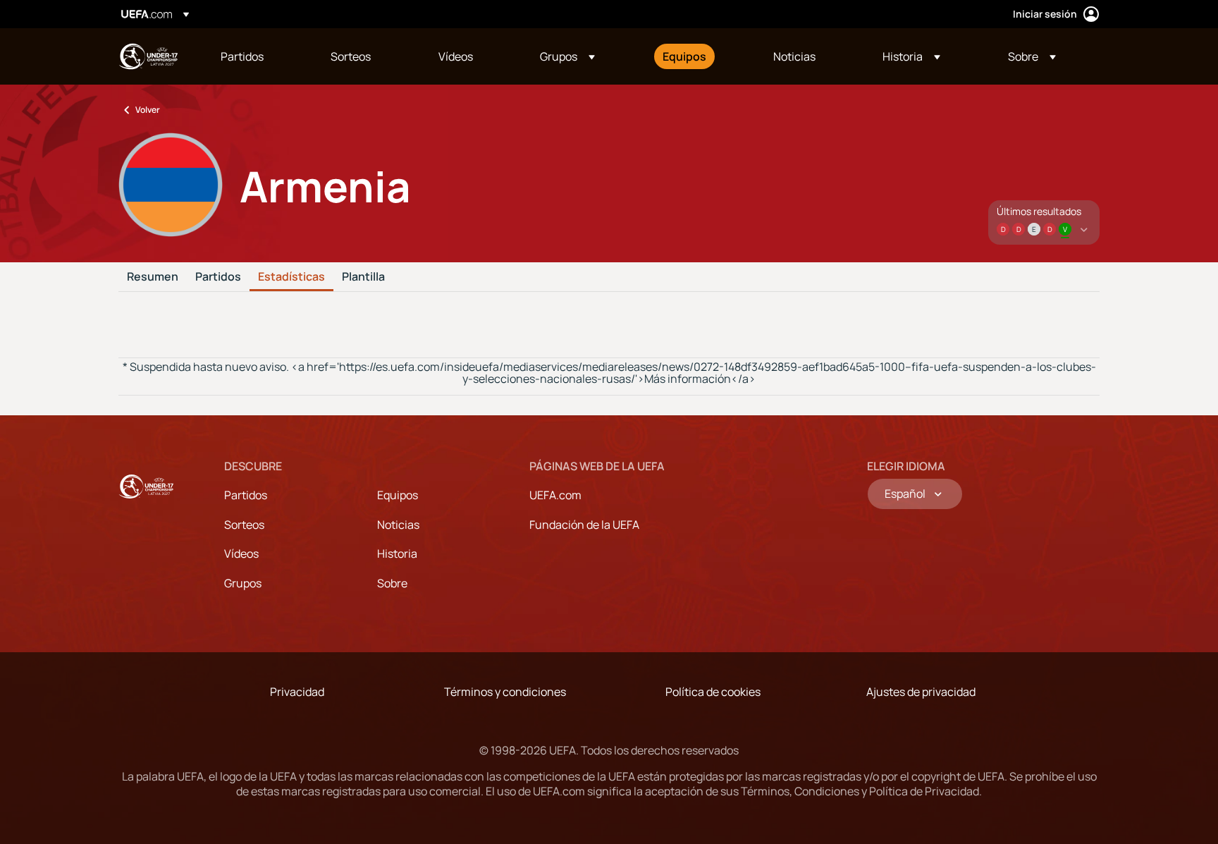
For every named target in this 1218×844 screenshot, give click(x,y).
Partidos (218, 277)
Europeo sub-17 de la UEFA (148, 56)
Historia (397, 553)
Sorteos (244, 524)
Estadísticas (291, 277)
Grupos (243, 583)
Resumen (152, 277)
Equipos (397, 495)
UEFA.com (555, 495)
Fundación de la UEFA (584, 524)
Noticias (398, 524)
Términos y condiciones (505, 691)
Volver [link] (147, 110)
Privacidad (297, 691)
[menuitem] (257, 56)
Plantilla (363, 277)
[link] (242, 56)
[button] (567, 56)
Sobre (392, 583)
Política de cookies (713, 691)
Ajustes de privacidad (921, 691)
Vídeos (241, 553)
